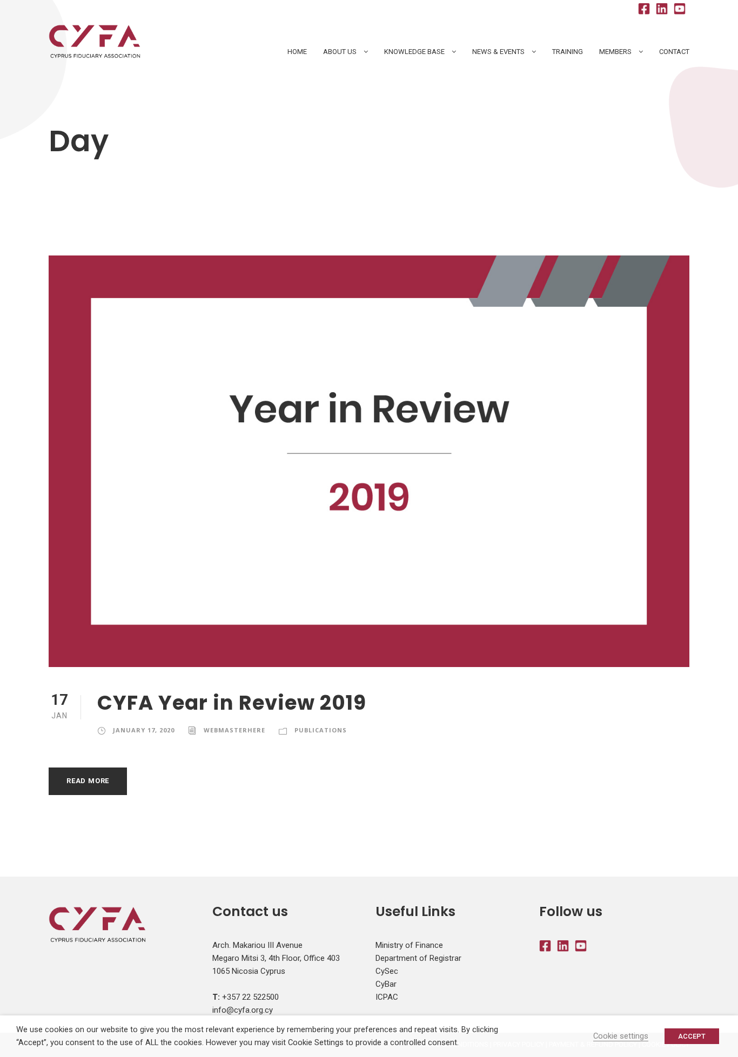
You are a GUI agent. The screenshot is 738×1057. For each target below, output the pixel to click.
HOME (297, 52)
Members (615, 52)
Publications (320, 730)
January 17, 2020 (144, 730)
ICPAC (386, 997)
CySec (386, 971)
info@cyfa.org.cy (242, 1010)
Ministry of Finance (409, 945)
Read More (87, 781)
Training (567, 52)
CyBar (386, 984)
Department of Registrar (418, 958)
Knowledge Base (414, 52)
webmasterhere (234, 730)
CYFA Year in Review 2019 (231, 703)
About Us (340, 52)
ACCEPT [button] (692, 1036)
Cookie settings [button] (620, 1036)
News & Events (498, 52)
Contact (674, 52)
